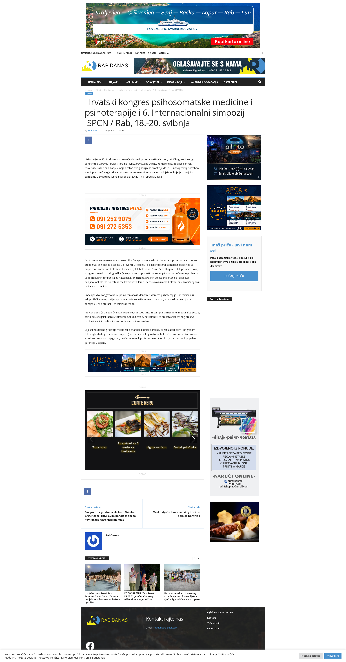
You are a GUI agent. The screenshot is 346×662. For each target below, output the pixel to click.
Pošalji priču (234, 276)
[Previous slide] (91, 439)
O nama (152, 53)
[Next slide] (193, 439)
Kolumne (131, 82)
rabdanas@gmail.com (165, 627)
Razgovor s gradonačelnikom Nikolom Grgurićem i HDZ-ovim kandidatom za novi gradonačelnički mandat (110, 515)
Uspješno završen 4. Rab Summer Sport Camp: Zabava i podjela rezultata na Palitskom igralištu (102, 598)
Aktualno (94, 82)
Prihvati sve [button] (333, 655)
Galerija (164, 53)
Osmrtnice (230, 82)
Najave (113, 82)
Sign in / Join (124, 53)
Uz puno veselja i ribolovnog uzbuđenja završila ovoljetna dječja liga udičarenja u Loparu (182, 596)
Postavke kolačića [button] (310, 655)
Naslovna (88, 90)
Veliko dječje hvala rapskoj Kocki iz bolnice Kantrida (176, 514)
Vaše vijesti (213, 623)
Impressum (213, 628)
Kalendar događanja (204, 82)
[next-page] (198, 558)
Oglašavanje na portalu (220, 612)
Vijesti (98, 90)
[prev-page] (194, 558)
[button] (260, 82)
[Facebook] (262, 53)
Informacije (174, 82)
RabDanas (93, 130)
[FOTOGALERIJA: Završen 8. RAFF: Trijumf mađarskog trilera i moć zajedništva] (142, 577)
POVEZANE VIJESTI (97, 558)
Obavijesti (152, 82)
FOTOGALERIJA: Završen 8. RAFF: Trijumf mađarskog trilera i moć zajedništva (139, 596)
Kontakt (140, 53)
